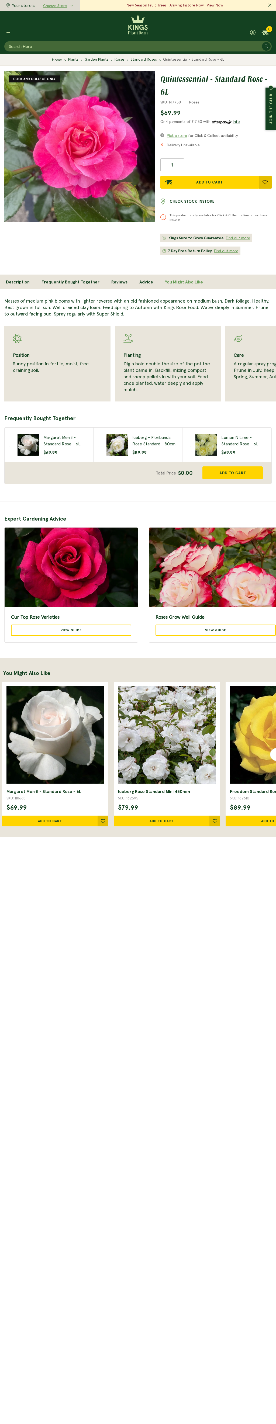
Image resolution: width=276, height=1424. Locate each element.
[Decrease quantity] (165, 164)
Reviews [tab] (119, 282)
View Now (215, 5)
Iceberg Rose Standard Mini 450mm (154, 791)
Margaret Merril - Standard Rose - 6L (43, 791)
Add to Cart (209, 182)
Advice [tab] (146, 282)
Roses (120, 59)
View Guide (71, 630)
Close (271, 87)
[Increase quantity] (179, 164)
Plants (73, 59)
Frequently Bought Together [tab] (70, 282)
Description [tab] (18, 282)
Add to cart (232, 472)
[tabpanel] (138, 349)
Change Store (55, 5)
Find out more (238, 238)
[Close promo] (269, 5)
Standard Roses (144, 59)
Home (57, 59)
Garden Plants (96, 59)
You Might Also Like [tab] (184, 282)
